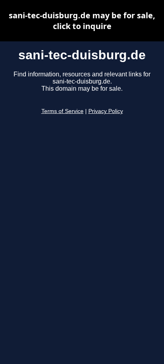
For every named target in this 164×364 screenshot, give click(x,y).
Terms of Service (62, 111)
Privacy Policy (105, 111)
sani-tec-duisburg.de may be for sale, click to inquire (82, 20)
